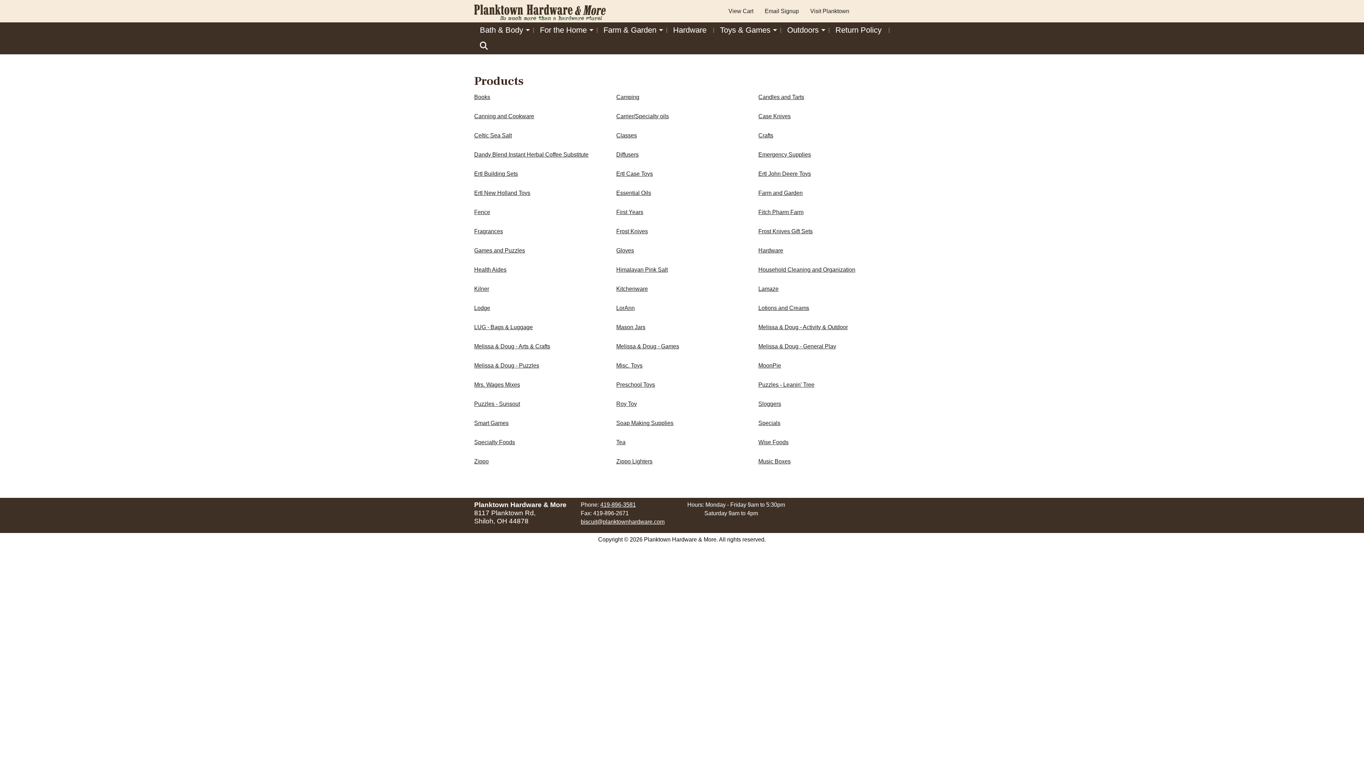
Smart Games (491, 423)
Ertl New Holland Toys (502, 193)
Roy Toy (626, 404)
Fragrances (488, 231)
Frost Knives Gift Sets (785, 231)
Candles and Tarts (781, 97)
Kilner (481, 289)
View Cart (741, 11)
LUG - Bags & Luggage (503, 327)
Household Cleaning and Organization (806, 270)
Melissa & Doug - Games (647, 346)
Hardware (690, 30)
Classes (626, 135)
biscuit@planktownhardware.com (623, 522)
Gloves (625, 250)
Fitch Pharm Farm (780, 212)
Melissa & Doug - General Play (797, 346)
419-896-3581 (618, 505)
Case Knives (774, 116)
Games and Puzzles (499, 250)
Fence (482, 212)
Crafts (765, 135)
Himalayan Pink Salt (642, 270)
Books (482, 97)
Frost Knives (632, 231)
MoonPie (769, 366)
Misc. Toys (629, 366)
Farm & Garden (629, 30)
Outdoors (803, 30)
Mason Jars (630, 327)
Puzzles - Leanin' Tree (786, 385)
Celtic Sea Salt (493, 135)
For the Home (563, 30)
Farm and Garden (780, 193)
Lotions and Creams (783, 308)
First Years (629, 212)
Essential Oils (633, 193)
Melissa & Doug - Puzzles (506, 366)
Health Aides (490, 270)
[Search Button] (483, 46)
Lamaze (768, 289)
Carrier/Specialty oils (642, 116)
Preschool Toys (635, 385)
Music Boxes (774, 461)
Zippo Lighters (634, 461)
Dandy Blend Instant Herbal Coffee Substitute (531, 155)
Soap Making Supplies (644, 423)
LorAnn (625, 308)
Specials (769, 423)
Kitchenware (632, 289)
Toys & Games (745, 30)
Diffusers (627, 155)
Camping (627, 97)
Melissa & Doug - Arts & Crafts (512, 346)
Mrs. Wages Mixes (497, 385)
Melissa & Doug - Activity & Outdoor (803, 327)
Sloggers (769, 404)
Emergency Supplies (784, 155)
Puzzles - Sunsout (497, 404)
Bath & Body (501, 30)
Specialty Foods (494, 442)
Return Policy (858, 30)
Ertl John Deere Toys (784, 174)
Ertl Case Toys (634, 174)
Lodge (482, 308)
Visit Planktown (829, 11)
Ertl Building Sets (496, 174)
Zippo (481, 461)
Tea (621, 442)
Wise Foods (773, 442)
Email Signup (782, 11)
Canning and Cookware (504, 116)
